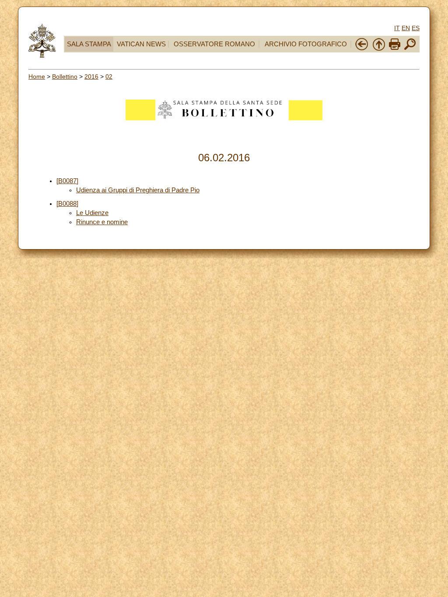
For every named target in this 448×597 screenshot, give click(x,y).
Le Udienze (92, 212)
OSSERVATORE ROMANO (214, 44)
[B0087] (67, 180)
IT (397, 27)
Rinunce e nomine (102, 222)
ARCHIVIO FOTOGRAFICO (306, 44)
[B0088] (67, 203)
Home (36, 76)
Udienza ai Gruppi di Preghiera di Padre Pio (138, 190)
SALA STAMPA (89, 44)
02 (108, 76)
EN (406, 27)
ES (416, 27)
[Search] (410, 48)
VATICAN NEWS (141, 44)
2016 (91, 76)
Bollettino (64, 76)
